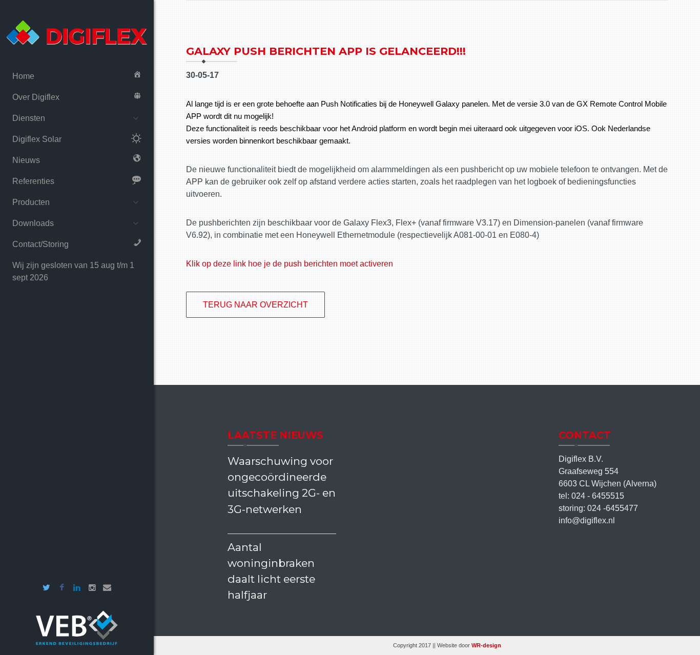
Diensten (28, 118)
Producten (31, 202)
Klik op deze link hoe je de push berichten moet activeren (289, 263)
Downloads (33, 223)
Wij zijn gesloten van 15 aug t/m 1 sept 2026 (73, 271)
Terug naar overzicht (255, 304)
